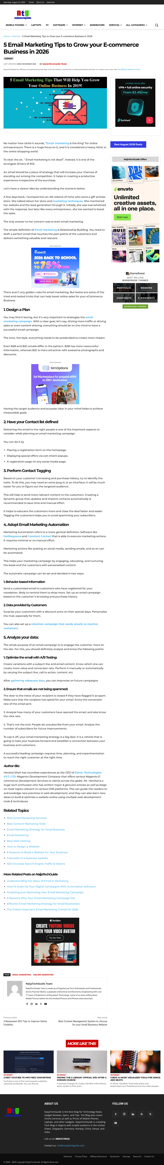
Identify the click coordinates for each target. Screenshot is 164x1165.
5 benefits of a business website (27, 858)
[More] (157, 64)
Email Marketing (18, 835)
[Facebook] (120, 64)
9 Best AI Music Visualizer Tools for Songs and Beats (135, 1078)
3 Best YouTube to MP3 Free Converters (27, 1077)
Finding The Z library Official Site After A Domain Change (82, 1078)
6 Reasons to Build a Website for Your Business (37, 852)
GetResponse (12, 536)
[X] (127, 64)
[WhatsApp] (142, 64)
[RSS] (141, 1114)
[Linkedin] (149, 64)
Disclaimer (115, 1156)
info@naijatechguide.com (70, 1145)
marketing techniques (68, 201)
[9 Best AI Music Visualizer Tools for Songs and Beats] (135, 1062)
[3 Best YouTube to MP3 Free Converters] (29, 1062)
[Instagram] (31, 1003)
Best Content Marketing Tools (26, 823)
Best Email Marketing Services (26, 818)
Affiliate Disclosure (98, 1156)
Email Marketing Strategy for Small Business (36, 829)
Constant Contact (39, 536)
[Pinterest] (135, 64)
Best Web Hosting (18, 840)
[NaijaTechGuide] (22, 14)
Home (7, 36)
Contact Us (149, 1156)
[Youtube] (45, 1003)
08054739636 (63, 1138)
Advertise (68, 1156)
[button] (156, 25)
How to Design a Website (23, 846)
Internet (16, 36)
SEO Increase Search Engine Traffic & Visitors (36, 863)
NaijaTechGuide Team (55, 64)
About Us (137, 1156)
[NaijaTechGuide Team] (14, 993)
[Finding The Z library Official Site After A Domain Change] (82, 1062)
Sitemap (126, 1156)
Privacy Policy (81, 1156)
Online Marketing (43, 974)
